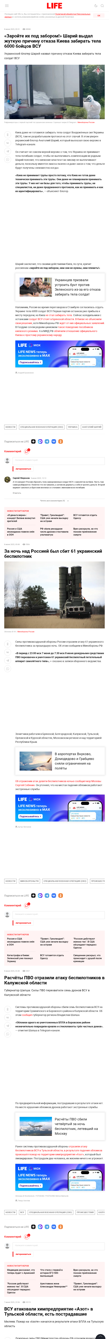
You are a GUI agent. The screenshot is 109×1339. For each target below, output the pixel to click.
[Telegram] (47, 441)
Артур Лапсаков (24, 827)
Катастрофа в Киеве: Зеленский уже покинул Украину (20, 958)
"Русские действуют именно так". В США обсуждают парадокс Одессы (85, 943)
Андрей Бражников (26, 373)
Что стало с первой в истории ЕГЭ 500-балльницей (51, 1315)
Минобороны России (86, 122)
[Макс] (40, 441)
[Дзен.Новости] (33, 441)
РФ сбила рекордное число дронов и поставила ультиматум (54, 531)
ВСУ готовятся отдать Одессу (85, 517)
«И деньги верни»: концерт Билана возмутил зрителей (21, 518)
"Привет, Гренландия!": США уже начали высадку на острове (54, 518)
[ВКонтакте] (54, 441)
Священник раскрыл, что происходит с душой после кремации (87, 958)
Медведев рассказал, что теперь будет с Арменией (21, 1314)
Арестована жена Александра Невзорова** (53, 1328)
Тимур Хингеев (24, 1201)
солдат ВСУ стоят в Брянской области (51, 319)
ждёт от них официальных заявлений (81, 323)
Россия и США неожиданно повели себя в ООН (20, 531)
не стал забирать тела (58, 315)
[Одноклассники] (60, 441)
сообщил (27, 1015)
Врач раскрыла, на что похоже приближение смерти (85, 531)
